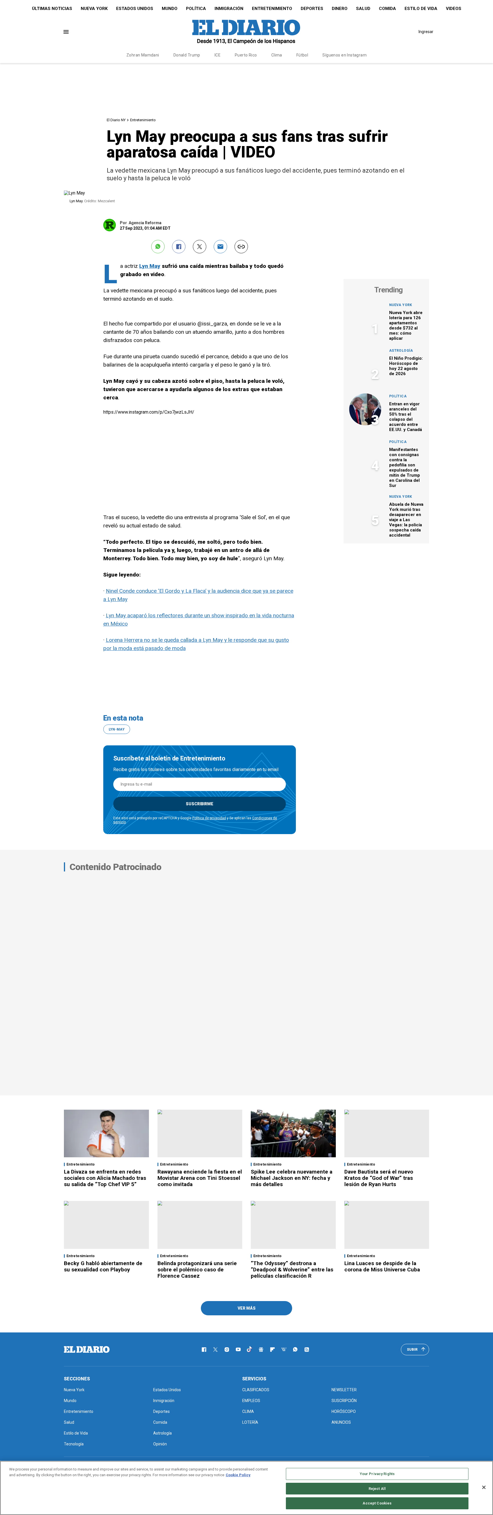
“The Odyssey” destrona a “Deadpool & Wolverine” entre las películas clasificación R (292, 1269)
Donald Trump (186, 55)
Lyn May (149, 266)
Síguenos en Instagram (344, 55)
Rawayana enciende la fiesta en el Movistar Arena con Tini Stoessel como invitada (199, 1178)
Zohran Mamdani (142, 55)
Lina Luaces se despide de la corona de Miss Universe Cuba (382, 1266)
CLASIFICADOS (255, 1389)
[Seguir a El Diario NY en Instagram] (227, 1349)
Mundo (169, 8)
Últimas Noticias (52, 8)
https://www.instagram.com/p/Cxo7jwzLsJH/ (148, 412)
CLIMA (248, 1411)
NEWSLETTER (344, 1389)
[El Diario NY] (246, 31)
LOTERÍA (250, 1422)
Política (196, 8)
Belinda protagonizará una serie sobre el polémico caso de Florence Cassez (197, 1269)
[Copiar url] (241, 246)
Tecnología (74, 1444)
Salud (363, 8)
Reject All (377, 1488)
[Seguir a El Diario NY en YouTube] (238, 1349)
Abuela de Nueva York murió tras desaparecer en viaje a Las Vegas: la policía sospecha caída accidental (406, 520)
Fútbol (302, 55)
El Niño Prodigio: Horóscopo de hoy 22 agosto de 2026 (406, 366)
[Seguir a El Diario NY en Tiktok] (249, 1349)
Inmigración (229, 8)
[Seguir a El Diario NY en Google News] (261, 1349)
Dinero (339, 8)
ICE (218, 55)
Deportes (312, 8)
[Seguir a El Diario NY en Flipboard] (272, 1349)
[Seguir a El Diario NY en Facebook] (204, 1349)
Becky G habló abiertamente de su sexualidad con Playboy (103, 1266)
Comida (387, 8)
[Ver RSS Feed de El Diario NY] (306, 1349)
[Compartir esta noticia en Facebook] (178, 246)
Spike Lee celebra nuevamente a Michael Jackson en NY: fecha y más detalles (291, 1178)
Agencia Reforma (145, 223)
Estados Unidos (134, 8)
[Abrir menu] (66, 31)
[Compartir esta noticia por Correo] (220, 246)
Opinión (160, 1444)
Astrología (401, 351)
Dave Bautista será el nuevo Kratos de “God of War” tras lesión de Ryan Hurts (378, 1178)
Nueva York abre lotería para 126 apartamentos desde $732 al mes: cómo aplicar (406, 325)
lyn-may (117, 729)
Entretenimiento (272, 8)
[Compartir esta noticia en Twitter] (199, 246)
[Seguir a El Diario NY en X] (215, 1349)
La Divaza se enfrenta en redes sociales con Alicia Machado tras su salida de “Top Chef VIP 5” (105, 1178)
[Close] (484, 1487)
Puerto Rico (246, 55)
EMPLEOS (251, 1400)
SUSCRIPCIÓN (344, 1400)
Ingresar (426, 31)
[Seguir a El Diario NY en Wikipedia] (284, 1349)
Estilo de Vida (421, 8)
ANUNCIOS (341, 1422)
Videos (453, 8)
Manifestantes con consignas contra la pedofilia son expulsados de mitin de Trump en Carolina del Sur (404, 467)
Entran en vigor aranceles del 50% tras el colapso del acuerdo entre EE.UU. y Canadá (405, 416)
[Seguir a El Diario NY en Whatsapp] (295, 1349)
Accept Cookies (377, 1503)
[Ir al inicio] (87, 1349)
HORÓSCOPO (344, 1411)
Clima (276, 55)
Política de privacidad (209, 818)
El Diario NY (116, 120)
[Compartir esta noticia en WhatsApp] (158, 246)
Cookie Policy (238, 1475)
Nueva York (94, 8)
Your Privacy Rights (377, 1474)
